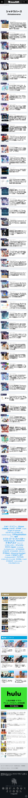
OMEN (24, 529)
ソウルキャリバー (10, 549)
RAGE (13, 529)
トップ (3, 765)
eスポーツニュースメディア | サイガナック (14, 785)
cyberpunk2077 (11, 557)
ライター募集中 (15, 768)
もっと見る (14, 519)
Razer (21, 527)
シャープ (20, 543)
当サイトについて (9, 765)
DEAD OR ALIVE (10, 541)
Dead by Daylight (19, 553)
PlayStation (20, 535)
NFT (7, 527)
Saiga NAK (14, 2)
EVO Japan (11, 547)
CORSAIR (20, 547)
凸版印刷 (5, 529)
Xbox (7, 553)
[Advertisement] (14, 578)
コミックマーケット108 (8, 559)
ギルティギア (18, 555)
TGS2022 (20, 549)
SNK (19, 528)
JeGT (25, 559)
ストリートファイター (15, 539)
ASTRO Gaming (7, 535)
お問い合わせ (17, 765)
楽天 (16, 537)
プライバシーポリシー (6, 768)
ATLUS (20, 557)
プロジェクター (10, 545)
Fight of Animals (15, 531)
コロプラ (6, 551)
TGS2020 (14, 551)
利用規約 (23, 765)
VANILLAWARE (18, 561)
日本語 (23, 1)
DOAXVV (20, 541)
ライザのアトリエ (15, 563)
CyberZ (10, 561)
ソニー (14, 526)
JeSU (8, 555)
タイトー (22, 551)
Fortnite (20, 545)
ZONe (19, 559)
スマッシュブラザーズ (15, 533)
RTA (12, 537)
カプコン (12, 543)
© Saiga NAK (14, 793)
